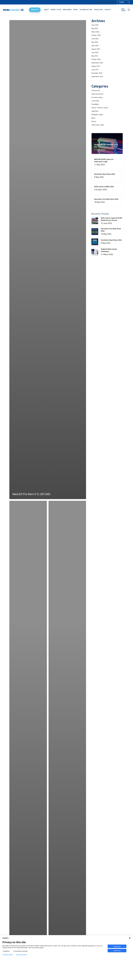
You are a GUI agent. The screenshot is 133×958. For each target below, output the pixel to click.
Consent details (7, 955)
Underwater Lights (97, 125)
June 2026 (94, 25)
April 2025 (94, 46)
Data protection (21, 955)
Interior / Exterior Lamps (99, 108)
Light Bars (94, 111)
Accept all (117, 946)
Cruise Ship (95, 101)
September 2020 (97, 63)
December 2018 (96, 73)
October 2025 (96, 35)
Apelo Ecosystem (97, 94)
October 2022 (96, 59)
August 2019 (95, 66)
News (93, 118)
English (5, 938)
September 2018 (97, 76)
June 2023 (94, 52)
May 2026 (94, 28)
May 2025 (94, 42)
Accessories (95, 90)
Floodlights (95, 104)
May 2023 (94, 56)
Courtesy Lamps (97, 97)
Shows (93, 121)
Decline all (117, 950)
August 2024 (95, 49)
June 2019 (94, 70)
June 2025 (94, 39)
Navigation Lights (97, 115)
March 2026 (95, 32)
